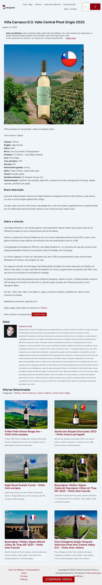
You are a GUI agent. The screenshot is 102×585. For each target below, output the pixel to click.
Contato (24, 576)
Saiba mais (71, 38)
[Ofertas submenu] (42, 4)
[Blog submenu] (33, 4)
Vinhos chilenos (44, 393)
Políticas (24, 579)
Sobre (24, 573)
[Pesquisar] (95, 6)
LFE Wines (42, 308)
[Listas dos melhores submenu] (61, 4)
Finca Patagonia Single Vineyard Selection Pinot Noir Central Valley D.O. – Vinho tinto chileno (74, 544)
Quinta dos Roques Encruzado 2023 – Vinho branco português (75, 433)
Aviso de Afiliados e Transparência (23, 570)
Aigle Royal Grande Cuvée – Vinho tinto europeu (25, 486)
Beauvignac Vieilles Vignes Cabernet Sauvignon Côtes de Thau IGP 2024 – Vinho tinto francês (75, 488)
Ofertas (17, 393)
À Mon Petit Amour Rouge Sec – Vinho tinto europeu (23, 433)
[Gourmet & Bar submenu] (76, 4)
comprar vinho (58, 579)
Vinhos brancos (29, 393)
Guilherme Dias (25, 326)
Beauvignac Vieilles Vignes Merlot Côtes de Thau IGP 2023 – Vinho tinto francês (25, 544)
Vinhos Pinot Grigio (61, 393)
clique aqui (39, 314)
